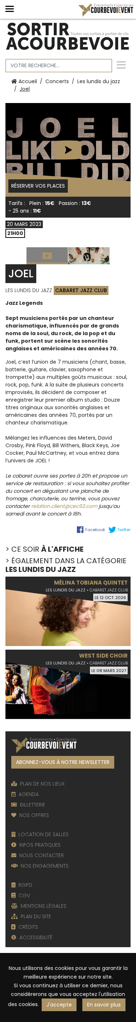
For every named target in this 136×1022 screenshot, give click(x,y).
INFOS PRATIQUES (40, 844)
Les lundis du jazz (98, 81)
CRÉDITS (28, 927)
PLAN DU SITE (36, 916)
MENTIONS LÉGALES (43, 906)
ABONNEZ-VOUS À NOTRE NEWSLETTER (63, 762)
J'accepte (59, 1004)
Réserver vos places (39, 185)
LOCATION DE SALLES (43, 834)
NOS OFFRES (34, 815)
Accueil (27, 81)
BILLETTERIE (32, 804)
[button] (11, 9)
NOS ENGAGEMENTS (45, 865)
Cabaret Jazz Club (81, 290)
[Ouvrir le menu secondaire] (121, 65)
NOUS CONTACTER (41, 855)
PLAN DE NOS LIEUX (42, 783)
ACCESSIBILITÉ (36, 937)
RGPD (25, 885)
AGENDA (28, 794)
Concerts (57, 81)
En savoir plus (104, 1004)
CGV (24, 895)
